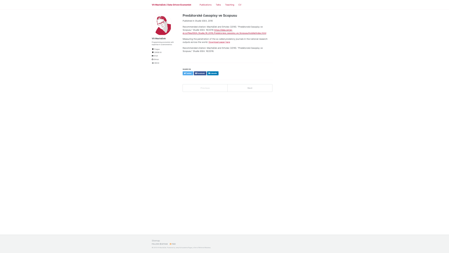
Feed (173, 244)
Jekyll (178, 247)
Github (156, 59)
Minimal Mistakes (204, 247)
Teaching (229, 5)
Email (155, 56)
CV (239, 5)
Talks (218, 5)
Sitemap (156, 240)
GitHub (164, 244)
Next (250, 88)
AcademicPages (186, 247)
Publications (206, 5)
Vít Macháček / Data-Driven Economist (171, 5)
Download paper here (219, 42)
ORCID (156, 63)
